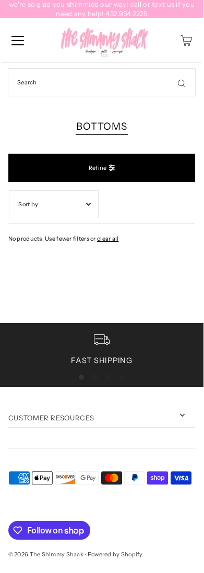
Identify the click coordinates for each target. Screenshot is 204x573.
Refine (98, 167)
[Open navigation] (18, 41)
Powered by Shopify (115, 554)
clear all (108, 238)
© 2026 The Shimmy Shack (45, 554)
